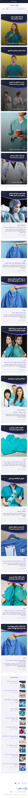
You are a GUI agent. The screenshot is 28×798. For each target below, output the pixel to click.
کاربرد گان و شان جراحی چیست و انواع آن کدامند (10, 764)
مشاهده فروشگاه (14, 1)
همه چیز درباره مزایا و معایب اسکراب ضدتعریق (17, 76)
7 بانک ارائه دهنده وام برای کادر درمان (10, 690)
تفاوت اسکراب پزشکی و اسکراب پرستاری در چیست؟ (14, 462)
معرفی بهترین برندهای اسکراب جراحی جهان (17, 149)
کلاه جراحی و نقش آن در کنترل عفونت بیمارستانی (15, 227)
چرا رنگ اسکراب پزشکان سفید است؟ (19, 182)
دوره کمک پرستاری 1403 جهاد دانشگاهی (10, 736)
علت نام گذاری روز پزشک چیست (11, 727)
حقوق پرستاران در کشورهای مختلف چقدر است (11, 700)
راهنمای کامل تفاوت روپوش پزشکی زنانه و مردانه (15, 362)
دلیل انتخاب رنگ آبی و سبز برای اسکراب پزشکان (15, 611)
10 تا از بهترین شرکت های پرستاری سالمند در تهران (11, 718)
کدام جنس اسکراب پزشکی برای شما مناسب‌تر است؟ (14, 561)
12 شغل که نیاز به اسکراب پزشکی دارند (18, 109)
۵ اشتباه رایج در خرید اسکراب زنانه (17, 43)
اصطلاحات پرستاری (21, 511)
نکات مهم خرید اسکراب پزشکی (19, 313)
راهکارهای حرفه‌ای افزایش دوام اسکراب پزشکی (15, 263)
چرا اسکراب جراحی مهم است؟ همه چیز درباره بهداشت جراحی (16, 661)
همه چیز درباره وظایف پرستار (12, 745)
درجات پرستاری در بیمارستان (19, 412)
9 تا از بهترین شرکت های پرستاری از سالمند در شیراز (11, 755)
